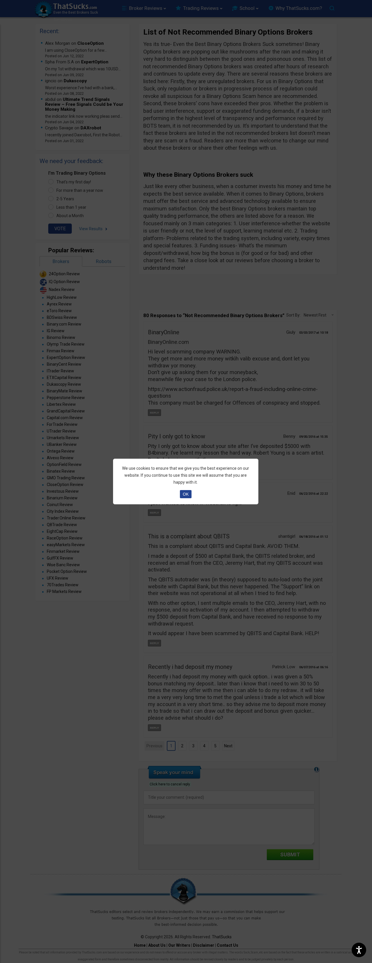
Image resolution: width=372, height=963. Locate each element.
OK (186, 494)
